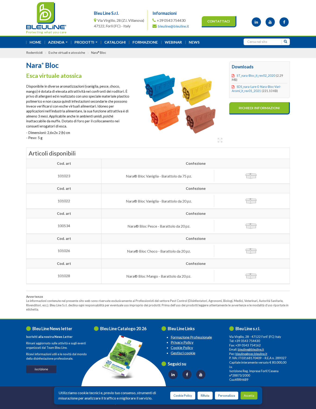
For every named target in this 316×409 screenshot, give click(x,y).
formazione (145, 42)
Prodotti (86, 43)
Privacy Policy (182, 342)
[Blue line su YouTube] (270, 22)
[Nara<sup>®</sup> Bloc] (180, 103)
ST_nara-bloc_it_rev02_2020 (256, 75)
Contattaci (218, 21)
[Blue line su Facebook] (284, 22)
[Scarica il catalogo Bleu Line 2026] (124, 357)
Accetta (249, 395)
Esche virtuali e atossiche (67, 52)
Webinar (173, 42)
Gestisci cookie (183, 353)
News (194, 42)
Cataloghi (115, 42)
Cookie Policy (182, 347)
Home (35, 42)
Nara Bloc (98, 52)
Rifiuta (205, 395)
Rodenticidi (34, 52)
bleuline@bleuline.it (173, 26)
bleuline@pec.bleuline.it (251, 354)
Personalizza (226, 395)
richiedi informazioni (259, 108)
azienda (58, 43)
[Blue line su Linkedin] (256, 22)
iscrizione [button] (41, 369)
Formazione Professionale (191, 337)
